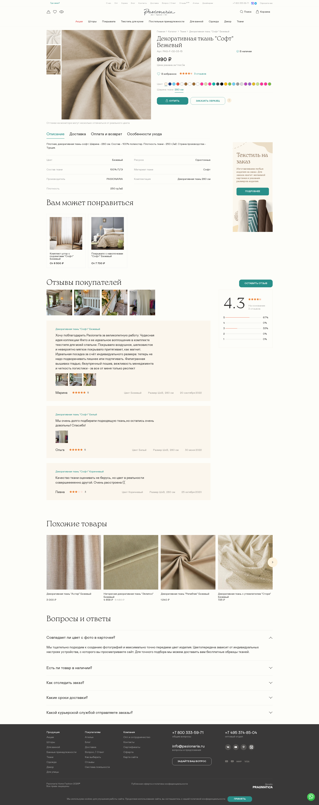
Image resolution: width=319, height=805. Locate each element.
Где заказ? (55, 3)
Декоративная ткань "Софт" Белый (76, 414)
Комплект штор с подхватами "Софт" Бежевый (62, 256)
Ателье (196, 3)
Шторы (92, 21)
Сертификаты (131, 747)
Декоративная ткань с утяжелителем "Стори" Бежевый (244, 594)
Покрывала (108, 21)
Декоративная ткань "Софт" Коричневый (79, 471)
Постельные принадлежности (166, 21)
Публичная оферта (141, 784)
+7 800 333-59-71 (241, 3)
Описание (55, 134)
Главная (161, 31)
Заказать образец (208, 101)
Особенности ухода (144, 134)
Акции (79, 21)
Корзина (265, 11)
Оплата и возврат (106, 134)
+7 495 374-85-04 (241, 733)
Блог (133, 3)
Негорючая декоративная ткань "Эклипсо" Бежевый (128, 594)
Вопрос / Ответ (169, 3)
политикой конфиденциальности (207, 799)
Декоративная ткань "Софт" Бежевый (77, 329)
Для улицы (52, 772)
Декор (227, 21)
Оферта (128, 752)
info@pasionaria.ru (188, 746)
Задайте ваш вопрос (192, 761)
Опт (116, 3)
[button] (46, 239)
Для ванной (196, 21)
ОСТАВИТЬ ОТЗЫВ (255, 283)
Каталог (172, 31)
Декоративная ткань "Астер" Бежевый (68, 593)
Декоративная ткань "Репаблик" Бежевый (185, 593)
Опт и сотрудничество (136, 737)
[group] (165, 84)
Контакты (142, 3)
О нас (108, 3)
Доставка (154, 3)
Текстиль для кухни (132, 21)
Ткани (240, 21)
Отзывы (184, 3)
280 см (179, 89)
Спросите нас (266, 3)
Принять (240, 799)
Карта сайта (130, 757)
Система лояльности (97, 767)
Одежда (214, 21)
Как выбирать (93, 757)
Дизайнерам (207, 3)
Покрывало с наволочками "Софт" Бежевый (107, 255)
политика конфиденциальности (171, 784)
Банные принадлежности (61, 752)
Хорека (124, 3)
